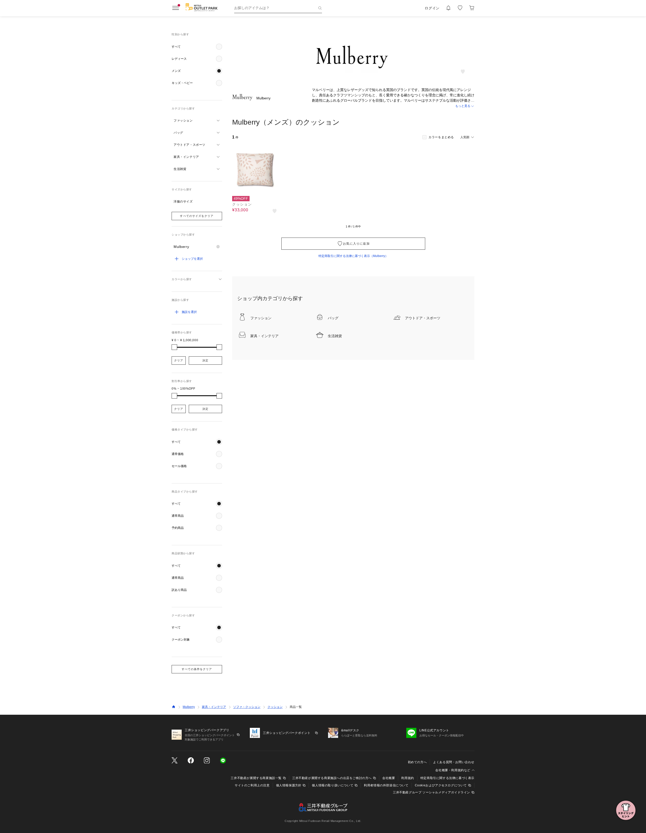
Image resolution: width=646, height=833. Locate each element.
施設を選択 (189, 312)
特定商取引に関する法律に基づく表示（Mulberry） (353, 256)
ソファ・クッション (246, 707)
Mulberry (189, 707)
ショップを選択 (192, 259)
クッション (275, 707)
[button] (197, 47)
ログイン (432, 8)
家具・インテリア (214, 707)
